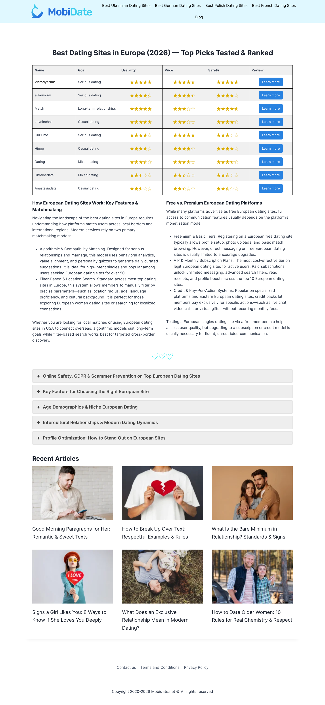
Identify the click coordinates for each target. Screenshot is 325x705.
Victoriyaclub (45, 82)
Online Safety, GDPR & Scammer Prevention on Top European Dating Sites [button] (121, 376)
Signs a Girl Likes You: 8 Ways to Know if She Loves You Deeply (69, 616)
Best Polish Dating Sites (226, 5)
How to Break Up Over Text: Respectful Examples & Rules (155, 532)
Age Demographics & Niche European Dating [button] (90, 407)
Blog (199, 17)
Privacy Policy (196, 667)
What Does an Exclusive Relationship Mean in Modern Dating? (155, 620)
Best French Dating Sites (274, 5)
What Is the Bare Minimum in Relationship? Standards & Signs (248, 532)
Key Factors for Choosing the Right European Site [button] (96, 391)
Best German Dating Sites (178, 5)
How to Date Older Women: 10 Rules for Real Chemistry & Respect (252, 616)
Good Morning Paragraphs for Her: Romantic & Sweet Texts (71, 532)
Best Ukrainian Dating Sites (126, 5)
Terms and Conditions (160, 667)
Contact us (126, 667)
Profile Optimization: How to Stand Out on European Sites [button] (104, 438)
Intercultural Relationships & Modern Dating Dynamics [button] (100, 422)
